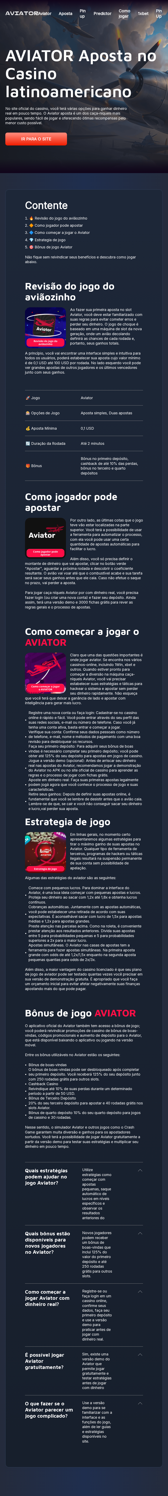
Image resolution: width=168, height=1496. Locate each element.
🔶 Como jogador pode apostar (56, 225)
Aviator (44, 13)
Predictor (102, 13)
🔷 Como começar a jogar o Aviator (59, 232)
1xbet (143, 13)
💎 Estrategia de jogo (47, 240)
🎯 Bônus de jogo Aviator (50, 247)
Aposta (65, 13)
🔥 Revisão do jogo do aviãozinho (58, 218)
